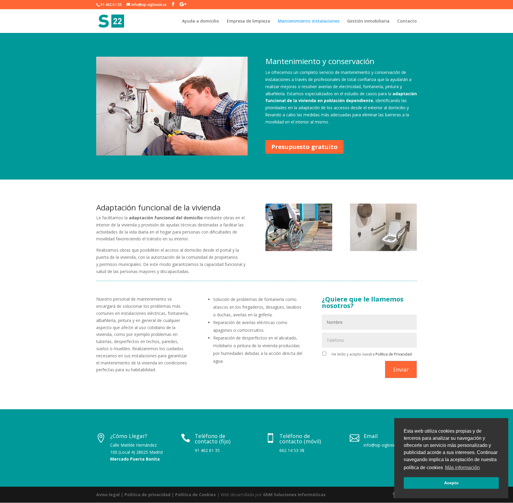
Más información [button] (462, 467)
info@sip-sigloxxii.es (383, 445)
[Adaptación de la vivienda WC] (383, 249)
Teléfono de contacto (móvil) (300, 438)
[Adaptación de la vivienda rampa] (298, 249)
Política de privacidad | (149, 494)
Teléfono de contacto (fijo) (212, 438)
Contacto (407, 21)
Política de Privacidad (394, 354)
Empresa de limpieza (248, 21)
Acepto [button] (451, 482)
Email (371, 435)
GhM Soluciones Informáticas (294, 494)
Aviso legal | (110, 494)
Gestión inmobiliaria (368, 21)
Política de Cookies (195, 494)
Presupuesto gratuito (304, 147)
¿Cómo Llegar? (128, 435)
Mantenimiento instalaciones (308, 21)
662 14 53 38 (291, 450)
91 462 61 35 (111, 4)
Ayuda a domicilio (200, 21)
